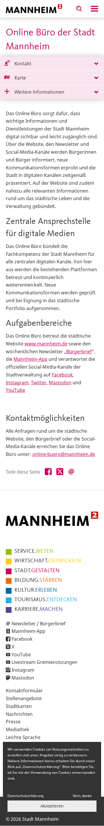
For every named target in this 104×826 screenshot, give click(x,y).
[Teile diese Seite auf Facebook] (48, 472)
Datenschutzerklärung (25, 795)
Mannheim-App (30, 359)
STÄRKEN (38, 580)
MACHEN (38, 609)
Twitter (39, 382)
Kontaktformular (24, 690)
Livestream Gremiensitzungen (44, 662)
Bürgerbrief (79, 351)
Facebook (62, 375)
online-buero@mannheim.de (63, 454)
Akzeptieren (52, 806)
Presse (13, 721)
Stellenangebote (24, 698)
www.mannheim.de (46, 343)
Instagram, (18, 382)
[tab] (52, 64)
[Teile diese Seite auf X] (59, 472)
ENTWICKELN (47, 561)
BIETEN (33, 551)
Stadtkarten (19, 706)
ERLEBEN (35, 590)
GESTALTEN (37, 571)
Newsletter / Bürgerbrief (39, 623)
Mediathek (17, 729)
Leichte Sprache (23, 737)
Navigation (94, 9)
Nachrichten (19, 714)
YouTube (15, 390)
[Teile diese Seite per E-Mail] (71, 472)
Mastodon (60, 382)
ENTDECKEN (45, 600)
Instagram (23, 670)
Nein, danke (82, 795)
